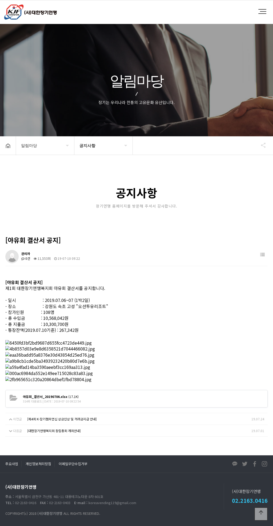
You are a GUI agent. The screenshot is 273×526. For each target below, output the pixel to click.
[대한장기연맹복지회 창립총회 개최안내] (54, 430)
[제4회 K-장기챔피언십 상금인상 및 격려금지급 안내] (62, 419)
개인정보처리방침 (38, 463)
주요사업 (11, 463)
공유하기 (261, 145)
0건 (27, 258)
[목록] (262, 254)
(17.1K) (51, 396)
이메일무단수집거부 (73, 463)
